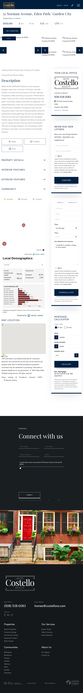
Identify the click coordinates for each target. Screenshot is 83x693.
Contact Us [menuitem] (45, 655)
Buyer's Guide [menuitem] (46, 629)
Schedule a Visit (72, 202)
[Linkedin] (8, 615)
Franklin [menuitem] (7, 661)
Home (4, 377)
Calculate (66, 364)
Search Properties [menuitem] (10, 629)
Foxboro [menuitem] (7, 658)
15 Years (69, 327)
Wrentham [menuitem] (7, 673)
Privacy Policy (67, 172)
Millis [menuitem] (6, 667)
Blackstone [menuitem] (8, 655)
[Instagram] (12, 615)
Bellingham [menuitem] (8, 652)
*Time (56, 233)
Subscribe (66, 180)
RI (16, 377)
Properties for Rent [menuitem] (10, 638)
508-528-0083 (62, 97)
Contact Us (57, 110)
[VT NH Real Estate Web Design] (72, 683)
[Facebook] (5, 615)
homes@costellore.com (49, 606)
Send (29, 495)
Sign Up (59, 5)
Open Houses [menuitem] (8, 641)
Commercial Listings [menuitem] (11, 635)
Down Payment (59, 342)
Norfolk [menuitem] (6, 670)
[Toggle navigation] (78, 5)
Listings (10, 377)
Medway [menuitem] (7, 664)
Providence (23, 377)
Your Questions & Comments (63, 241)
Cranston (32, 377)
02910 (40, 377)
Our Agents (65, 110)
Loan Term (58, 324)
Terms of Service (66, 301)
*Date (56, 224)
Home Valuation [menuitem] (47, 635)
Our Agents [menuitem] (46, 652)
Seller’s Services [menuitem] (47, 632)
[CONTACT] (12, 31)
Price (56, 333)
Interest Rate (59, 351)
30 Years (60, 327)
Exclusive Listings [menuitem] (10, 632)
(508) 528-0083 (15, 606)
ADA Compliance (50, 683)
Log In (66, 5)
